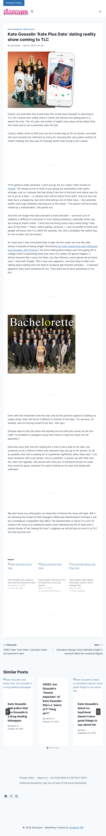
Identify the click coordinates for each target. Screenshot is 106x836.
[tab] (47, 748)
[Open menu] (100, 11)
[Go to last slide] (8, 711)
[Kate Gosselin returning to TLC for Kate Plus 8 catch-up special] (53, 570)
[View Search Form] (32, 11)
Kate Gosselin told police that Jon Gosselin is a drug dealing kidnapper (18, 712)
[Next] (98, 711)
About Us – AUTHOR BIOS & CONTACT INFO (62, 777)
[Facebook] (5, 796)
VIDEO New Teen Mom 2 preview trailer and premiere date (25, 649)
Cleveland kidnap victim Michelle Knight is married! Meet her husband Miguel (79, 649)
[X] (11, 796)
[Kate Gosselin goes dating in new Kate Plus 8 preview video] (22, 570)
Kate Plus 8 (29, 29)
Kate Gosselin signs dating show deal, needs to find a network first (81, 582)
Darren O (14, 726)
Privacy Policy (14, 2)
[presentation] (18, 688)
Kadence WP (76, 827)
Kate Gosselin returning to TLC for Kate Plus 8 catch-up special (52, 582)
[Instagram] (16, 796)
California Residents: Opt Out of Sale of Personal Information (53, 783)
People (11, 188)
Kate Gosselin (15, 29)
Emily (82, 730)
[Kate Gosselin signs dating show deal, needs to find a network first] (83, 570)
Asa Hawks (15, 45)
